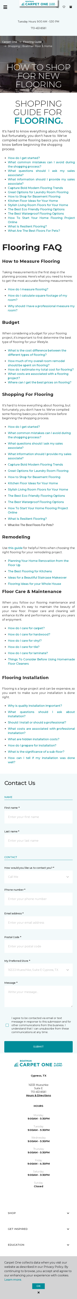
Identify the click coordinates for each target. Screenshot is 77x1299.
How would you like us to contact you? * (29, 868)
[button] (57, 7)
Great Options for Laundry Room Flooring (38, 192)
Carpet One (9, 41)
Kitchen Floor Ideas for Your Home (33, 200)
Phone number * (14, 890)
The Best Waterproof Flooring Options (36, 213)
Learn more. (13, 1279)
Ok (38, 1286)
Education (16, 1244)
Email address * (13, 913)
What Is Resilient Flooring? (27, 226)
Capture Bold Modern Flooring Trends (35, 188)
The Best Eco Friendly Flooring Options (36, 209)
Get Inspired (18, 1229)
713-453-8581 (38, 28)
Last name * (11, 831)
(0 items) (70, 7)
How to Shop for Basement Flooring (34, 196)
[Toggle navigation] (5, 7)
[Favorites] (64, 7)
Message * (10, 983)
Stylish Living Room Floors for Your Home (38, 205)
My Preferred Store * (17, 961)
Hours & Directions (38, 1095)
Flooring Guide (32, 41)
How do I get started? (24, 158)
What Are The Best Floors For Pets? (34, 230)
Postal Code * (12, 937)
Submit (38, 1046)
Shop (12, 1213)
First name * (12, 808)
